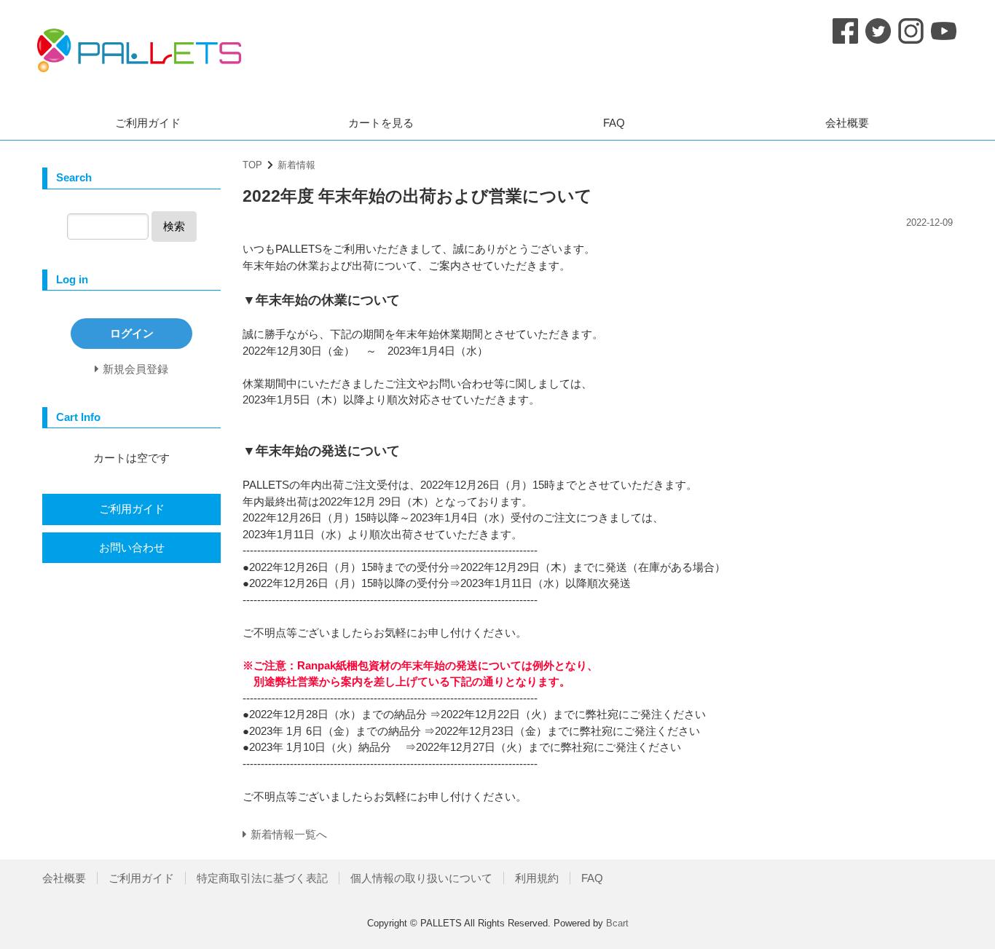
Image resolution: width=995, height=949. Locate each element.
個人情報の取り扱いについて (421, 878)
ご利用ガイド (148, 123)
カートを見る (381, 123)
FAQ (614, 123)
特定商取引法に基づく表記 (262, 878)
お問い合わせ (132, 547)
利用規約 (537, 878)
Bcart (617, 923)
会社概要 (847, 123)
